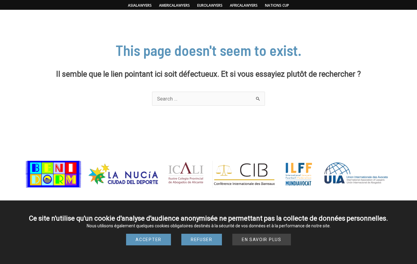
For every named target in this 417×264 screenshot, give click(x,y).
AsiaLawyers (140, 5)
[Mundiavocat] (208, 27)
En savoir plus (261, 239)
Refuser (201, 239)
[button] (73, 21)
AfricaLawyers (244, 5)
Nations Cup (277, 5)
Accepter (148, 239)
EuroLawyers (210, 5)
